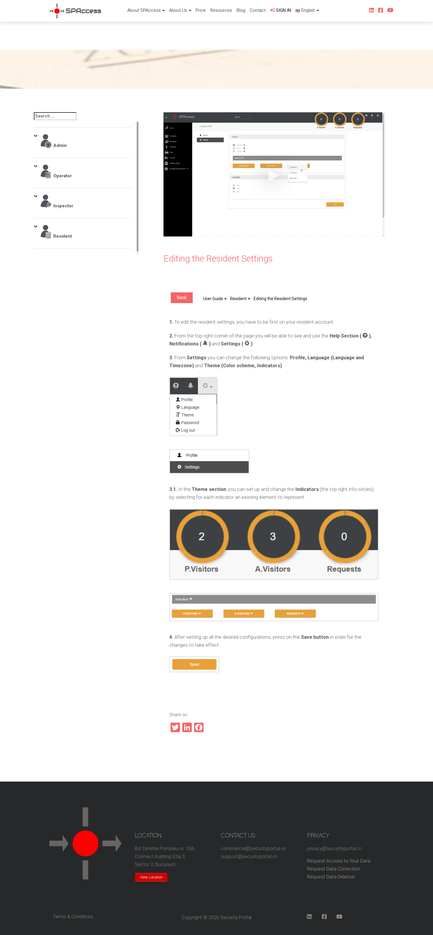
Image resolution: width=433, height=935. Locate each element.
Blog (241, 10)
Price (201, 10)
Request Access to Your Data (338, 861)
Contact (258, 10)
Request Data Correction (333, 869)
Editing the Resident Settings (218, 258)
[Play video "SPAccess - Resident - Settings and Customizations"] (273, 174)
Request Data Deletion (331, 877)
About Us (178, 10)
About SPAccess (144, 10)
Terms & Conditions (73, 916)
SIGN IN (283, 10)
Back (182, 297)
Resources (221, 10)
